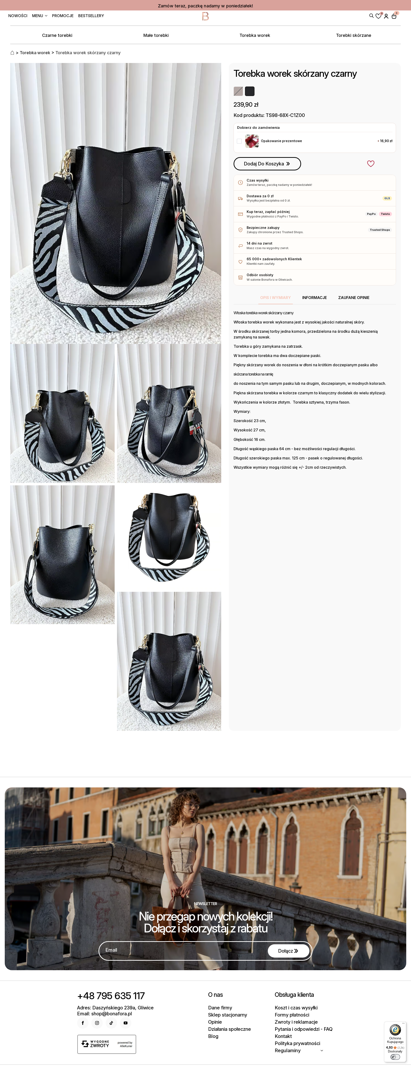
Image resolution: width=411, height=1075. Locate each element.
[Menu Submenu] (45, 16)
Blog (213, 1036)
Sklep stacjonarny (227, 1014)
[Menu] (403, 1024)
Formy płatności (292, 1014)
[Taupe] (238, 91)
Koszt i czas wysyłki (296, 1007)
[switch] (395, 1057)
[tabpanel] (315, 390)
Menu (37, 16)
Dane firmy (220, 1007)
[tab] (275, 297)
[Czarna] (249, 91)
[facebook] (82, 1023)
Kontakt (283, 1036)
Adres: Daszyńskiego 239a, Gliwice (115, 1007)
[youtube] (125, 1023)
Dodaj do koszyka (264, 164)
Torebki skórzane (353, 35)
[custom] (111, 1023)
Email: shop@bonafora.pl (104, 1013)
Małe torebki (156, 35)
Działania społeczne (229, 1029)
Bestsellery (91, 16)
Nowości (17, 16)
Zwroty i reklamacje (296, 1022)
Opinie (215, 1022)
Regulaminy (288, 1050)
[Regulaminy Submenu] (323, 1050)
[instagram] (97, 1023)
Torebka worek (255, 35)
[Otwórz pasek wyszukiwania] (371, 15)
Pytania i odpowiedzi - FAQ (304, 1029)
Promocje (62, 16)
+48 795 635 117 (111, 996)
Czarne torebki (57, 35)
